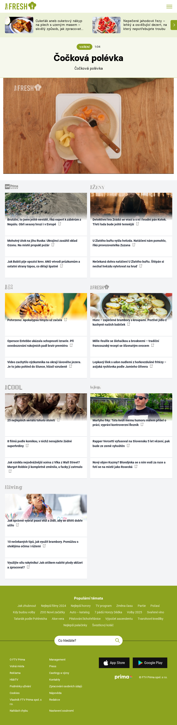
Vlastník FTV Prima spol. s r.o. (26, 702)
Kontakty (54, 679)
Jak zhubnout (26, 605)
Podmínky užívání (20, 686)
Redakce (54, 699)
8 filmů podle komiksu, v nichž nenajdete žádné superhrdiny (39, 443)
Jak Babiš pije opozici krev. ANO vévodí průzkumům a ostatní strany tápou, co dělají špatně (43, 264)
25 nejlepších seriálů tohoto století (31, 420)
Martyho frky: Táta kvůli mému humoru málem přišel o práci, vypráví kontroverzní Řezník (129, 423)
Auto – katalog (80, 612)
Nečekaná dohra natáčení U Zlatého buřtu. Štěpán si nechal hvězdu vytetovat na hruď (128, 264)
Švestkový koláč (103, 625)
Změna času (124, 605)
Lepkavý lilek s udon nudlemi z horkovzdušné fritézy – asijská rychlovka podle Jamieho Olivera (129, 364)
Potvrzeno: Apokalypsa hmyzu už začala (35, 320)
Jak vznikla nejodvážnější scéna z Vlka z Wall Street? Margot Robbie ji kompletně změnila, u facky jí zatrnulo (44, 465)
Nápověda (55, 693)
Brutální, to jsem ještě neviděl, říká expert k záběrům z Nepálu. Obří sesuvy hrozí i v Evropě (44, 222)
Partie (142, 605)
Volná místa (17, 666)
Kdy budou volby (24, 612)
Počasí (155, 605)
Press (52, 666)
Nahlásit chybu (19, 710)
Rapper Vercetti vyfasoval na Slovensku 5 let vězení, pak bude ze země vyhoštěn (131, 443)
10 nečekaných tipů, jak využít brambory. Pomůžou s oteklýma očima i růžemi (42, 544)
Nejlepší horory (81, 605)
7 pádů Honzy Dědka (108, 612)
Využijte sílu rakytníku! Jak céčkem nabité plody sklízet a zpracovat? (45, 565)
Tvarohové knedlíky (150, 618)
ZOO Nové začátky (52, 612)
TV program (104, 605)
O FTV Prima (17, 659)
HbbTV (14, 679)
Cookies (15, 693)
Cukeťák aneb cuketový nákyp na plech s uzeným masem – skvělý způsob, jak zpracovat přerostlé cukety (59, 27)
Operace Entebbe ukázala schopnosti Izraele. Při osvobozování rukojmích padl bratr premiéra (40, 343)
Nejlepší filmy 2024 (53, 605)
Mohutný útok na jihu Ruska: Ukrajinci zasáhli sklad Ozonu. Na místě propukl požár (42, 243)
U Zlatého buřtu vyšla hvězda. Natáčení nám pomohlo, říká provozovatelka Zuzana (129, 243)
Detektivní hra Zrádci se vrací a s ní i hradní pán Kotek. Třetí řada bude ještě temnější (129, 222)
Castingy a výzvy (59, 673)
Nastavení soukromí (61, 710)
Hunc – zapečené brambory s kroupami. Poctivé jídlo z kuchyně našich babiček (130, 322)
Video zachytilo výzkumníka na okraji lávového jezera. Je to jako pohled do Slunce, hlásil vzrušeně (44, 364)
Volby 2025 (134, 612)
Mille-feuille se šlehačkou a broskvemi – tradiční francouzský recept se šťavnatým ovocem (126, 343)
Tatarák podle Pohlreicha (30, 618)
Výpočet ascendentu (119, 618)
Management (57, 659)
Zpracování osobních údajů (65, 686)
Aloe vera (58, 618)
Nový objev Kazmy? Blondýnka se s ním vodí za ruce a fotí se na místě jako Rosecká (129, 465)
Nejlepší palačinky (75, 625)
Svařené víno (155, 612)
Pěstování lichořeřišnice (85, 618)
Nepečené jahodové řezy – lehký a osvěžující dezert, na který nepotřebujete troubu (145, 25)
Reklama (15, 673)
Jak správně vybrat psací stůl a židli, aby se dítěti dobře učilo (45, 523)
